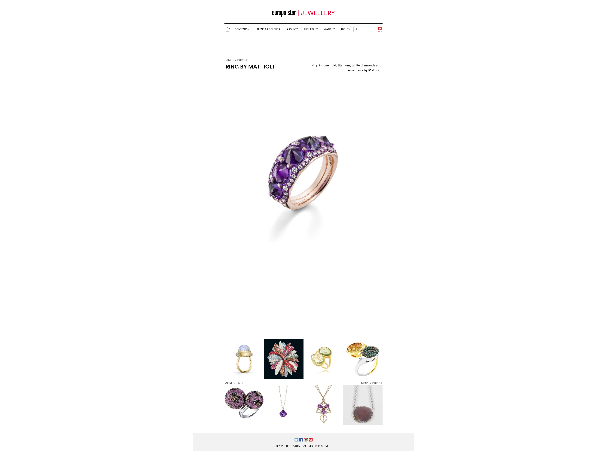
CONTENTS (241, 29)
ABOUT (345, 29)
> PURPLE (241, 60)
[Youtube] (311, 439)
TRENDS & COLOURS (268, 29)
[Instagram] (306, 439)
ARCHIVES (292, 29)
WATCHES (329, 29)
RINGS (230, 60)
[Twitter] (296, 439)
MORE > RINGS (234, 383)
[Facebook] (301, 439)
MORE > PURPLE (372, 383)
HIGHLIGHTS (311, 29)
